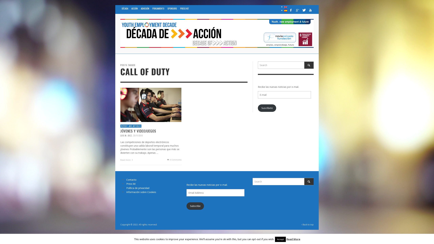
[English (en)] (285, 6)
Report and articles (131, 126)
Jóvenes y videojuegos (138, 131)
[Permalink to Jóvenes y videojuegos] (150, 104)
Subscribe (195, 206)
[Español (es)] (285, 10)
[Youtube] (310, 10)
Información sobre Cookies (141, 192)
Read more (125, 160)
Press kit (131, 183)
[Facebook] (291, 10)
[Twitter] (304, 10)
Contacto (131, 179)
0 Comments (175, 159)
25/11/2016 (138, 135)
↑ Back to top (307, 224)
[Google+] (297, 10)
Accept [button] (280, 239)
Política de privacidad (137, 188)
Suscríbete (267, 108)
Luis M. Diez (126, 135)
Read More (293, 239)
